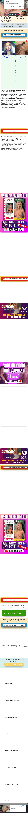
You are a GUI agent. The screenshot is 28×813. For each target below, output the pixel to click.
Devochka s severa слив (11, 784)
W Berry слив (8, 683)
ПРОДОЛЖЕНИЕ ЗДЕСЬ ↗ (14, 613)
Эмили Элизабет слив (11, 717)
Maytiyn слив (8, 734)
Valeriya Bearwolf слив (11, 750)
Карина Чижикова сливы (12, 700)
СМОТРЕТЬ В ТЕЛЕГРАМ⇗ (14, 35)
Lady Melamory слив (10, 767)
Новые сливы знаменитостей (14, 664)
